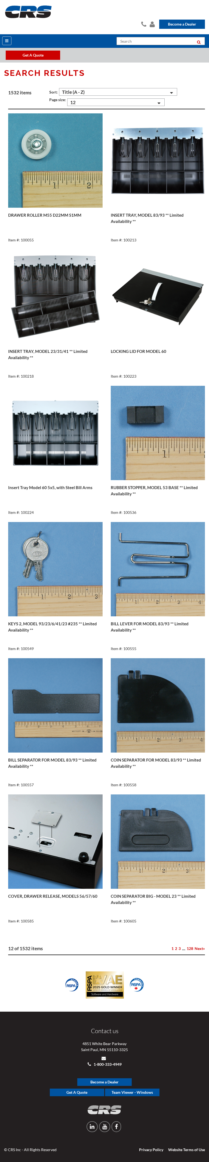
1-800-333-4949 (107, 1064)
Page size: (57, 99)
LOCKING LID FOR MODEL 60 (138, 351)
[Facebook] (116, 1126)
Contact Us (143, 23)
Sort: (53, 92)
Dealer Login (152, 23)
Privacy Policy (151, 1149)
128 (190, 948)
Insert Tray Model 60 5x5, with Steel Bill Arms (50, 487)
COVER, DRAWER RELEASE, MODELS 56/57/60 (52, 896)
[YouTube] (104, 1126)
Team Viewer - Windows (132, 1092)
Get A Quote (76, 1092)
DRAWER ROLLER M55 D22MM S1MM (44, 215)
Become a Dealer (182, 24)
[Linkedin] (92, 1126)
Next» (200, 948)
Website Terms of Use (186, 1149)
